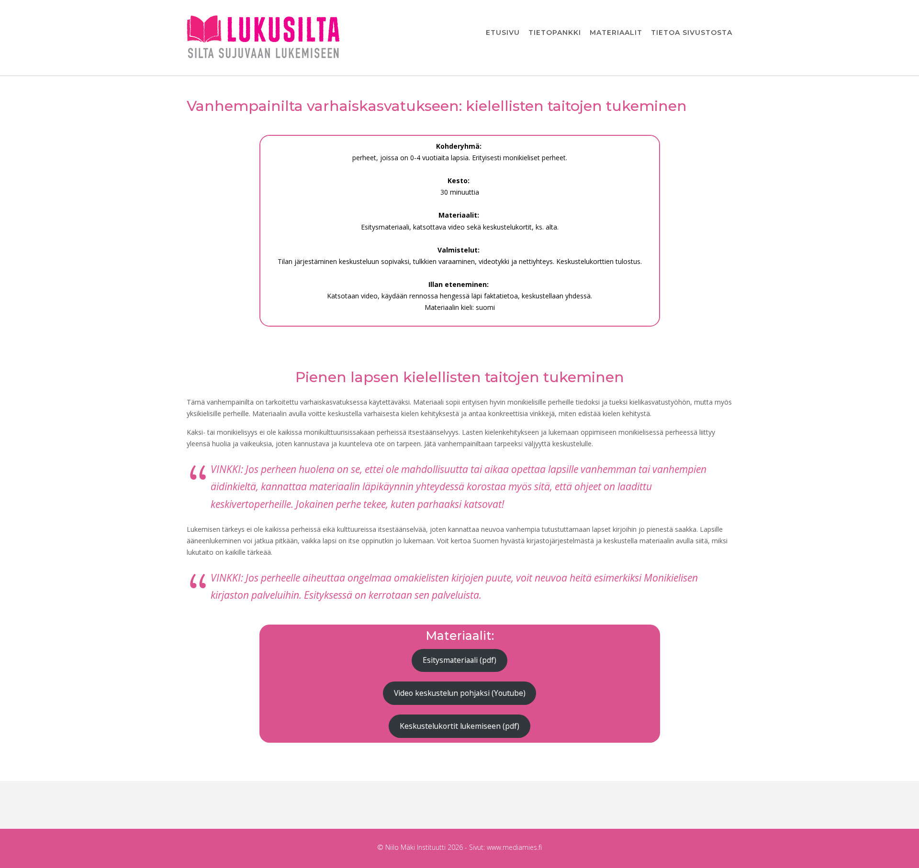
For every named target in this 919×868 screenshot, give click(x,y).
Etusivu (503, 32)
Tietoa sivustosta (691, 32)
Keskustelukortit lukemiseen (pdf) (459, 726)
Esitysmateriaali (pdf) (459, 660)
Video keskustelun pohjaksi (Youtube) (460, 693)
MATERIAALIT (616, 32)
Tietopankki (554, 32)
